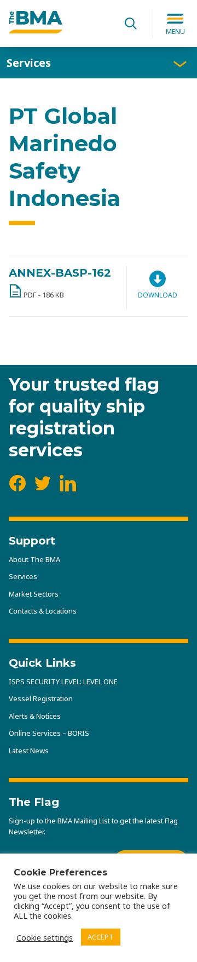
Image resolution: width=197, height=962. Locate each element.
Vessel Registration (41, 698)
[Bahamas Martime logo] (35, 30)
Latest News (29, 750)
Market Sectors (34, 594)
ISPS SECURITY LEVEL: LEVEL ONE (63, 681)
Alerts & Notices (35, 716)
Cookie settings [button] (44, 937)
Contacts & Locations (43, 611)
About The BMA (34, 559)
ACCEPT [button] (101, 937)
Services (29, 62)
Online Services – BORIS (49, 733)
